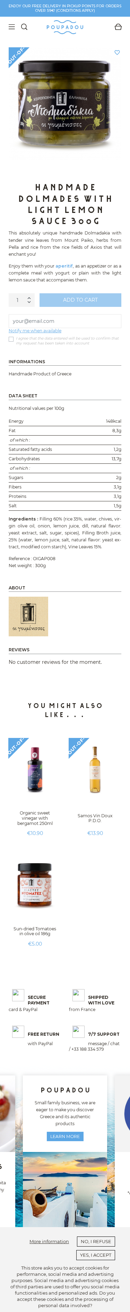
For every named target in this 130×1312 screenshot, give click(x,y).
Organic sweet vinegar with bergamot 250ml (35, 818)
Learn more (65, 1136)
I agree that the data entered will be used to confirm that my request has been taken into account (67, 340)
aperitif (64, 266)
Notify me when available (35, 330)
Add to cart (80, 300)
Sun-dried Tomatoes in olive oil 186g (35, 931)
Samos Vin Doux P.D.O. (95, 818)
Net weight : (21, 565)
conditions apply (75, 10)
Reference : (20, 558)
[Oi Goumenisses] (28, 616)
